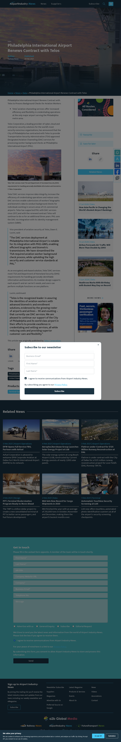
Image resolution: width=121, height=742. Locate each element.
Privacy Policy (60, 385)
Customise (112, 736)
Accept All (98, 736)
